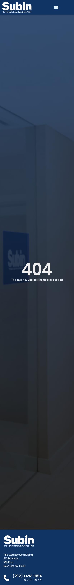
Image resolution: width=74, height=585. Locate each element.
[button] (56, 7)
